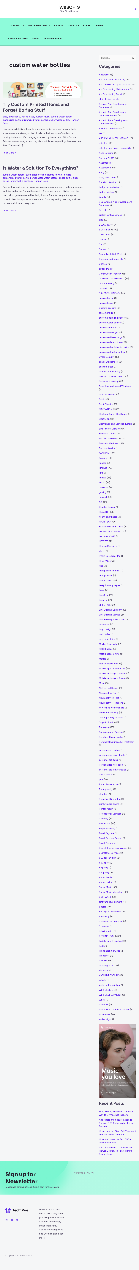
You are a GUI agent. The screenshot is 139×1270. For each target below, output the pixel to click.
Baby (101, 172)
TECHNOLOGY (15, 25)
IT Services (105, 560)
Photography (106, 789)
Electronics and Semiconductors (115, 423)
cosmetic (103, 288)
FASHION (99, 25)
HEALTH (87, 25)
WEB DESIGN (106, 990)
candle (102, 239)
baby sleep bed (107, 177)
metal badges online (109, 653)
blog (5, 116)
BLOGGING (105, 224)
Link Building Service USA (112, 619)
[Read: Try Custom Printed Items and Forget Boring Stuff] (43, 89)
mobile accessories (109, 663)
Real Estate (104, 823)
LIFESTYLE (105, 605)
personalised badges (109, 750)
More (102, 683)
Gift (100, 502)
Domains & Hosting (109, 381)
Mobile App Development (112, 668)
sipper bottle (65, 177)
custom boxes (106, 303)
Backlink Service (107, 182)
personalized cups (108, 760)
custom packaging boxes (112, 317)
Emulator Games (107, 433)
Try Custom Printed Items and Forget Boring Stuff (36, 107)
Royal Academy (107, 828)
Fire (101, 472)
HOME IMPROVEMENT (18, 39)
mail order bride (107, 639)
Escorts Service (107, 448)
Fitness (102, 477)
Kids (101, 565)
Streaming (104, 916)
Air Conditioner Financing (112, 79)
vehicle (102, 980)
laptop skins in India (109, 570)
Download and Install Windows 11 (116, 386)
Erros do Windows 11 (110, 443)
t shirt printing (106, 931)
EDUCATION (73, 25)
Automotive (105, 167)
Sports (102, 906)
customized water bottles (35, 120)
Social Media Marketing (111, 892)
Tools (102, 946)
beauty (102, 197)
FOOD (102, 482)
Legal (101, 590)
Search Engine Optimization (113, 848)
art (100, 133)
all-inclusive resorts (109, 99)
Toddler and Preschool (111, 941)
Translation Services (109, 950)
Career (102, 249)
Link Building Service (109, 614)
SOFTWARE (105, 897)
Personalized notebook (111, 764)
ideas (101, 551)
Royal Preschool (107, 843)
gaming (102, 492)
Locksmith (104, 624)
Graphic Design (107, 507)
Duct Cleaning (106, 404)
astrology (104, 143)
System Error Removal (110, 921)
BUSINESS (59, 25)
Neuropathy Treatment (111, 702)
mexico (102, 658)
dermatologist (106, 366)
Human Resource (108, 546)
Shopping (104, 872)
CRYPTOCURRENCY (53, 39)
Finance (103, 467)
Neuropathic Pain (108, 693)
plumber (103, 794)
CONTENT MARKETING (111, 278)
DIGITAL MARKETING (38, 25)
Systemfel (104, 926)
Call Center (104, 234)
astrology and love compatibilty (115, 148)
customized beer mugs (110, 337)
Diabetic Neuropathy (109, 371)
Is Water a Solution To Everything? (40, 168)
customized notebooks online (114, 347)
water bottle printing (21, 181)
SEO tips (103, 862)
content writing (106, 283)
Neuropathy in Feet (109, 698)
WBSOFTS (69, 7)
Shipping (103, 867)
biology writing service (110, 215)
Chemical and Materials (111, 259)
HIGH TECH (105, 521)
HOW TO (103, 541)
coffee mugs (27, 116)
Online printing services (111, 717)
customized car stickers (111, 342)
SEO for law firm (107, 857)
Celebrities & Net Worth (111, 254)
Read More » (9, 153)
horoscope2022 (107, 536)
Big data (103, 210)
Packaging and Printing (111, 732)
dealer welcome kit (59, 120)
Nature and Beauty (109, 688)
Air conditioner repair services (114, 84)
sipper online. (106, 882)
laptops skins (105, 575)
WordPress (104, 1014)
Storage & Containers (110, 911)
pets (101, 779)
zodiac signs (105, 1019)
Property (103, 818)
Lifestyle (103, 600)
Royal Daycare (106, 833)
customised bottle (12, 120)
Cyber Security (106, 357)
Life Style (103, 595)
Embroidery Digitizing (110, 428)
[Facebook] (12, 1220)
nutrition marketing (108, 712)
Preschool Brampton (110, 799)
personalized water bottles (43, 177)
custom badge (106, 298)
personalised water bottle (16, 177)
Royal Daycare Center (110, 838)
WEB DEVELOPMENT (110, 994)
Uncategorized (106, 965)
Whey (102, 999)
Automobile (105, 162)
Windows (103, 1004)
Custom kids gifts (107, 308)
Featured (103, 458)
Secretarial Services (109, 853)
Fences (102, 463)
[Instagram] (6, 1220)
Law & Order (105, 580)
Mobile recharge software (112, 673)
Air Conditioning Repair (111, 94)
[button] (135, 9)
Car (101, 244)
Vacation (103, 970)
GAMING (103, 487)
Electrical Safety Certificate (113, 414)
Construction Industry (110, 273)
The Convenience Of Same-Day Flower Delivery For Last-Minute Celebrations (115, 1150)
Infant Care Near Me (109, 556)
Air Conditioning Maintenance (114, 89)
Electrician (104, 419)
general (103, 497)
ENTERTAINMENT (109, 438)
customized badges (109, 332)
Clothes (103, 264)
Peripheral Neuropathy (111, 737)
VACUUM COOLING (109, 975)
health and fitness (108, 516)
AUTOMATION (107, 157)
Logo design (105, 629)
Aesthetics (104, 74)
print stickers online (109, 804)
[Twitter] (17, 1220)
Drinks (102, 399)
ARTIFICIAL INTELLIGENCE (113, 138)
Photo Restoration (108, 784)
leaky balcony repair (109, 585)
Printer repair (106, 808)
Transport (104, 955)
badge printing (106, 192)
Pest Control (105, 774)
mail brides (104, 634)
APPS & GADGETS (109, 128)
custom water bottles (61, 116)
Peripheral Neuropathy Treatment (116, 742)
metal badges (106, 649)
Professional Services (110, 813)
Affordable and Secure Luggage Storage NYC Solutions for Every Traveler (116, 1123)
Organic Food (106, 722)
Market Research (108, 644)
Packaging (104, 727)
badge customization (109, 187)
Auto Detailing (106, 153)
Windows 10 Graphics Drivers (114, 1009)
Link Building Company (110, 609)
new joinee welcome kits (111, 707)
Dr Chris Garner (107, 394)
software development (110, 901)
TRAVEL (36, 39)
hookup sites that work (111, 531)
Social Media (105, 887)
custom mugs (42, 116)
